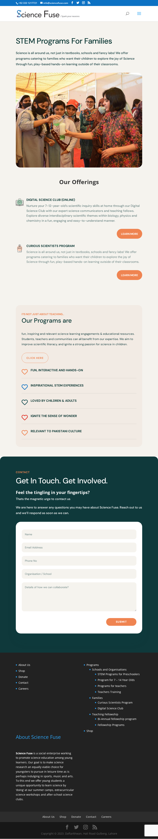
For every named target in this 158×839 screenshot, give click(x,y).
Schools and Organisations (109, 669)
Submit (121, 621)
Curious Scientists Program (115, 702)
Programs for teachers (112, 686)
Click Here (35, 358)
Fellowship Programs (111, 725)
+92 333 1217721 (27, 3)
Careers (23, 688)
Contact (23, 682)
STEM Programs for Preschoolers (119, 674)
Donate (23, 677)
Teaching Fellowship (105, 714)
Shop (21, 671)
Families (97, 698)
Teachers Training (109, 692)
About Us (24, 665)
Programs (93, 665)
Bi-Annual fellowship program (117, 719)
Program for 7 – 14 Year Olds (116, 680)
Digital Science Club (110, 708)
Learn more (129, 234)
